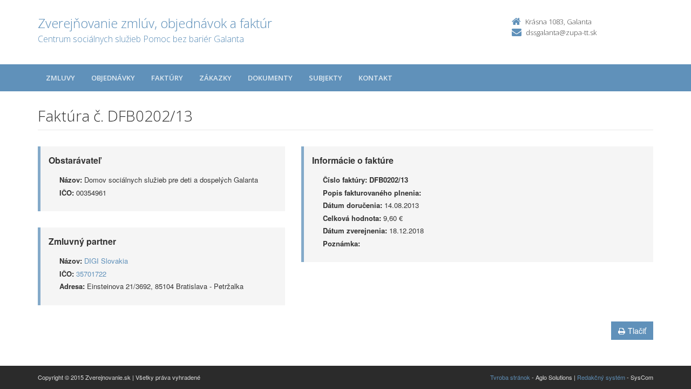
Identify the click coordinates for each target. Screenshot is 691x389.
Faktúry (167, 78)
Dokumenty (270, 78)
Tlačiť (637, 330)
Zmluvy (60, 78)
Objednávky (113, 78)
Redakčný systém (601, 377)
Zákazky (215, 78)
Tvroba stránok (510, 377)
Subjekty (325, 78)
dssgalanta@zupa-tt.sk (561, 32)
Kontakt (375, 78)
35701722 (91, 274)
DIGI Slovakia (106, 261)
